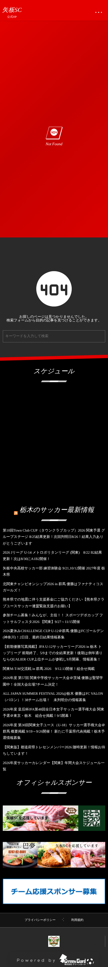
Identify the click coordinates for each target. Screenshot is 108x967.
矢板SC (12, 10)
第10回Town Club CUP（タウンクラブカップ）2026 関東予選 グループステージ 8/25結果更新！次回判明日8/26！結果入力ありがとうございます (54, 536)
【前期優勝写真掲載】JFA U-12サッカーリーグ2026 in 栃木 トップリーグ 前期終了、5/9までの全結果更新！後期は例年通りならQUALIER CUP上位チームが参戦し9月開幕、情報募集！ (53, 653)
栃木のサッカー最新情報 (57, 510)
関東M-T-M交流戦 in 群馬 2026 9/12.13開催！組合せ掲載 (49, 669)
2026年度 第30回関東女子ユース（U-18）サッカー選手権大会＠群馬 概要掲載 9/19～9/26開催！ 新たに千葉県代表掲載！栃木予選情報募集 (54, 731)
